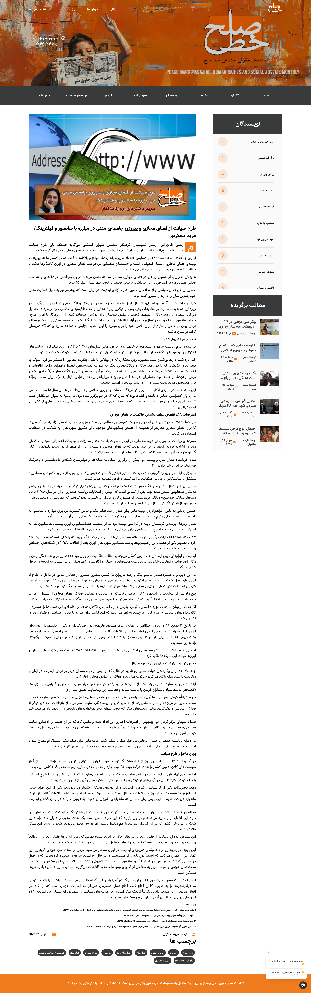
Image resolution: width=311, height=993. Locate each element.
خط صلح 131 (124, 952)
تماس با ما (44, 95)
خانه (266, 95)
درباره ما (92, 9)
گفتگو (235, 95)
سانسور (107, 952)
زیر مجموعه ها (78, 95)
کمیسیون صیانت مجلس (52, 952)
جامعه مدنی (157, 952)
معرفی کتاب (139, 95)
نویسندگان (171, 95)
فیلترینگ (74, 952)
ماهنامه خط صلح (184, 960)
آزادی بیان (188, 952)
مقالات (203, 95)
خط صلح (141, 952)
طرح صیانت (91, 952)
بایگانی (113, 9)
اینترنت (173, 952)
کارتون (108, 95)
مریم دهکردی (162, 960)
